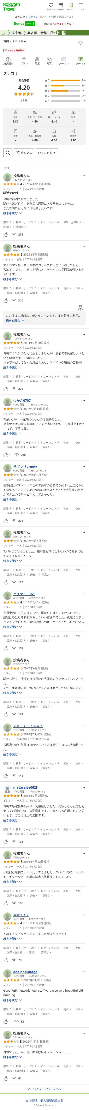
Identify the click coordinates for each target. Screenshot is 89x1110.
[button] (17, 177)
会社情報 (31, 1100)
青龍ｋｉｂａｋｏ (14, 41)
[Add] (80, 43)
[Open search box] (7, 152)
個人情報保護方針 (52, 1100)
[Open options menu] (83, 175)
